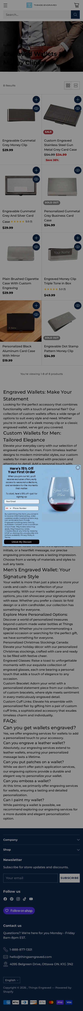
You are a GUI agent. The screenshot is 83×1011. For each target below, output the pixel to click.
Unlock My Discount (21, 542)
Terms (7, 537)
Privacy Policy (27, 535)
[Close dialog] (78, 467)
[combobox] (8, 508)
